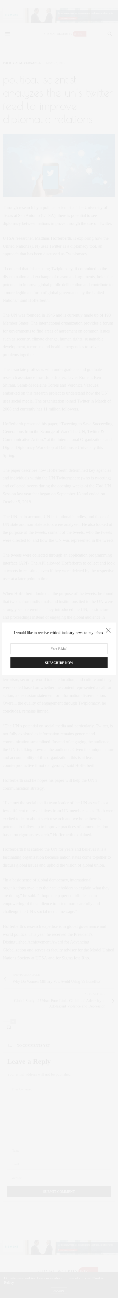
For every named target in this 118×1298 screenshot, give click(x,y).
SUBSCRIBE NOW (59, 663)
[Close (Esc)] (108, 630)
